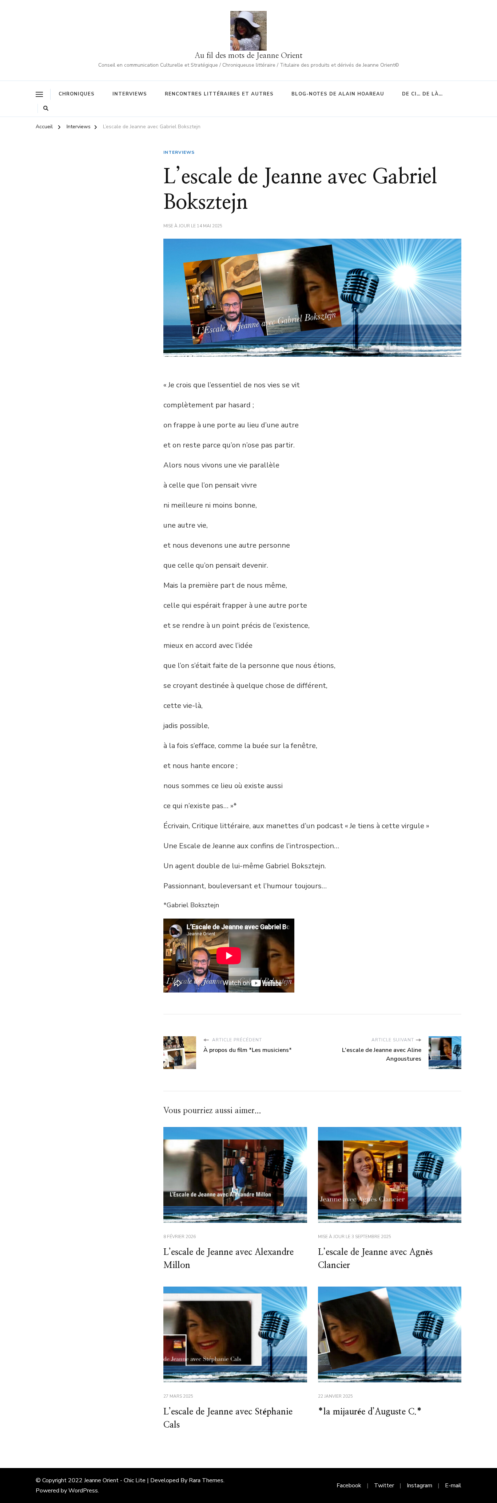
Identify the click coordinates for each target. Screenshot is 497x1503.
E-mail (453, 1486)
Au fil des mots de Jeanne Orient (248, 55)
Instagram (419, 1486)
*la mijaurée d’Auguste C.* (370, 1412)
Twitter (384, 1486)
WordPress (83, 1491)
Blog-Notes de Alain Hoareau (337, 94)
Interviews (129, 94)
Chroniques (77, 94)
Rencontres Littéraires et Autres (219, 94)
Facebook (349, 1486)
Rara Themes (206, 1480)
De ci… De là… (422, 94)
